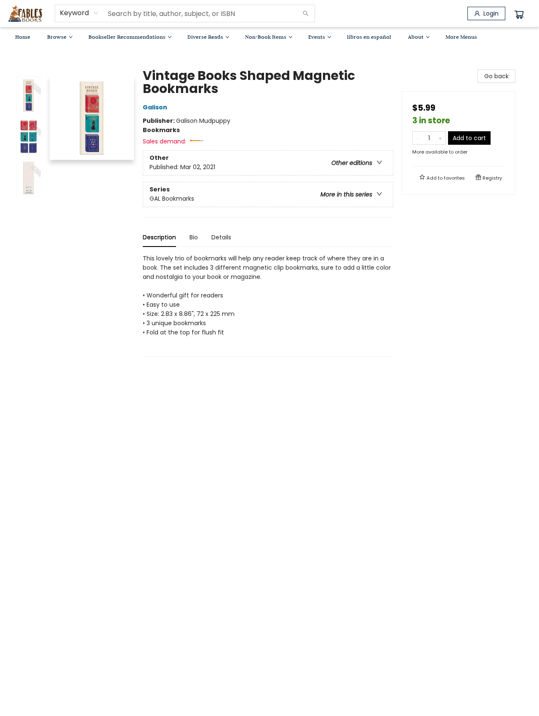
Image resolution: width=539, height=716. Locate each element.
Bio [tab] (193, 237)
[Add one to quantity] (440, 138)
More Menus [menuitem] (461, 36)
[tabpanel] (268, 305)
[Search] (305, 13)
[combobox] (79, 13)
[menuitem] (23, 36)
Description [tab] (159, 237)
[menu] (269, 36)
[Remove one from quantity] (418, 138)
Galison (155, 107)
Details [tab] (221, 237)
